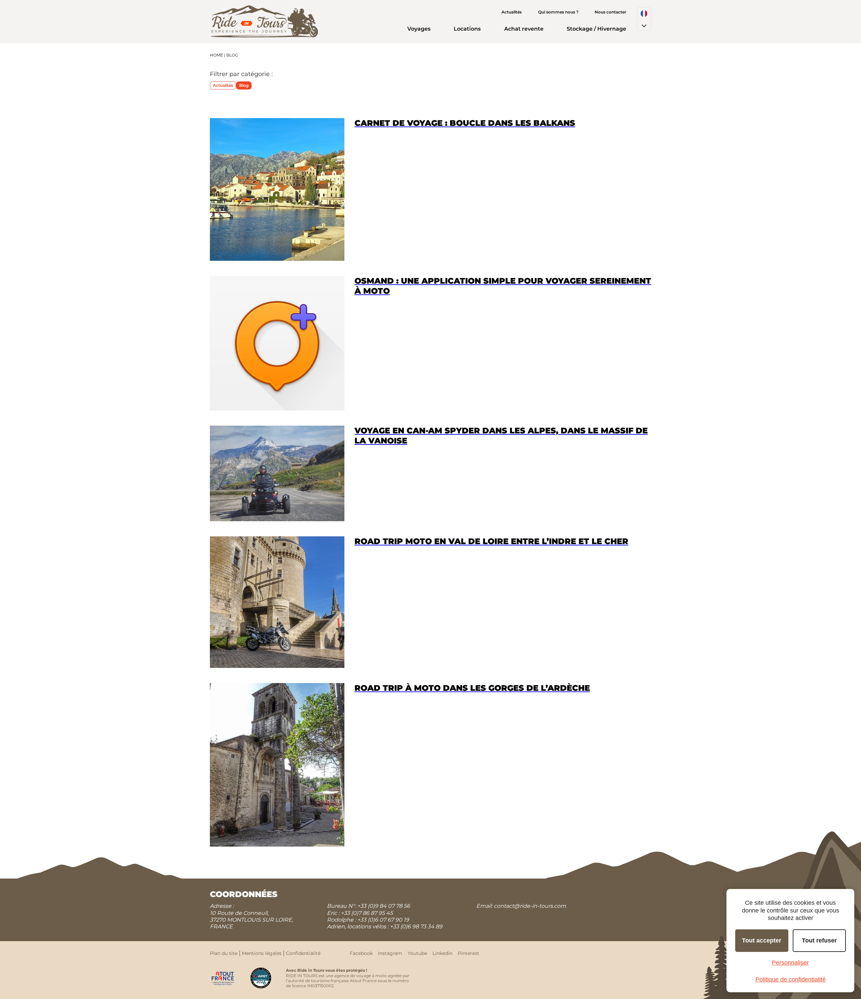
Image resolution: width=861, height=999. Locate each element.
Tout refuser (819, 940)
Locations (467, 29)
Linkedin (442, 953)
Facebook (361, 953)
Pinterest (468, 953)
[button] (644, 19)
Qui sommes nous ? (558, 11)
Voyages (418, 29)
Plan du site (223, 953)
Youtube (417, 953)
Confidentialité (303, 953)
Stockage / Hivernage (596, 29)
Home (216, 55)
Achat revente (524, 29)
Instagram (390, 953)
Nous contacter (610, 11)
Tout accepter (761, 940)
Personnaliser (790, 962)
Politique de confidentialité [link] (790, 979)
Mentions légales (262, 953)
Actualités (511, 11)
